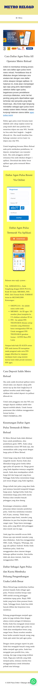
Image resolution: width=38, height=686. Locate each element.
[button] (33, 681)
